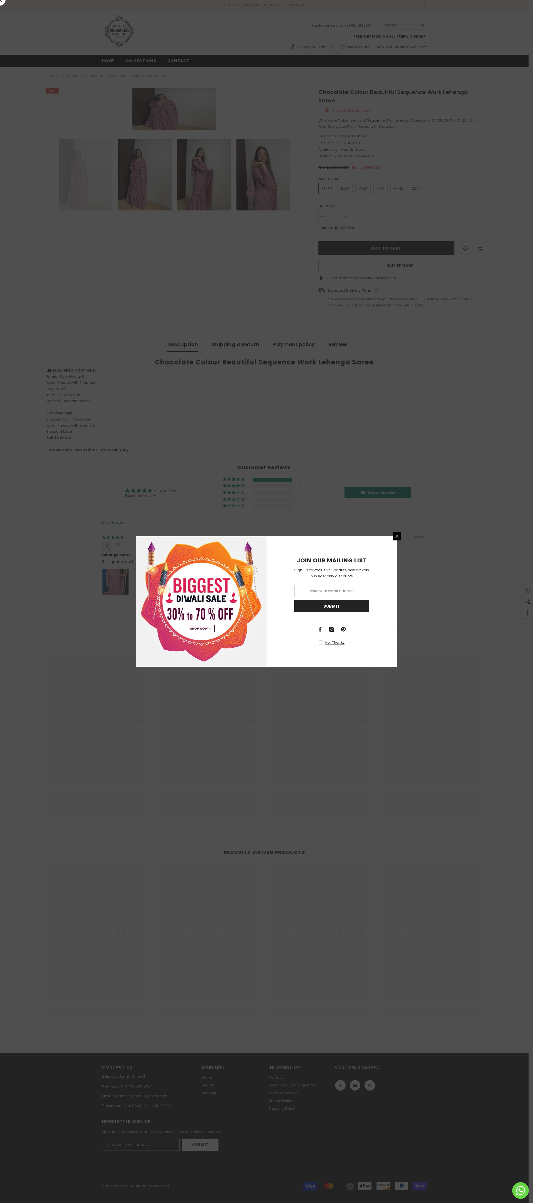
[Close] (397, 536)
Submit (331, 606)
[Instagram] (332, 629)
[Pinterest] (343, 629)
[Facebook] (320, 629)
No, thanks (335, 642)
